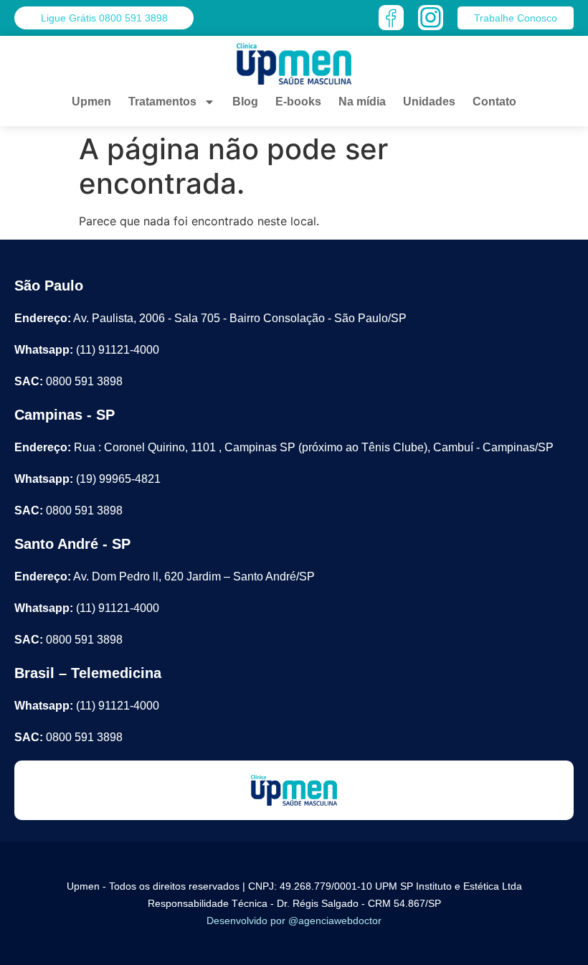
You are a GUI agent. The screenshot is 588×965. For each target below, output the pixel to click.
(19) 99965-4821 (87, 479)
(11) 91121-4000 (86, 350)
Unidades (429, 101)
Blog (245, 101)
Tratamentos (162, 101)
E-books (298, 101)
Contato (494, 101)
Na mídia (362, 101)
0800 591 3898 (68, 381)
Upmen (91, 101)
